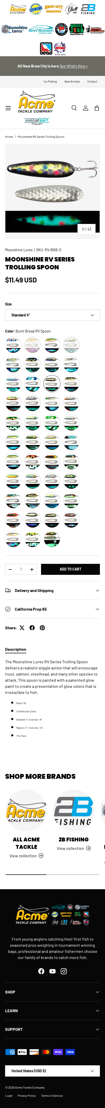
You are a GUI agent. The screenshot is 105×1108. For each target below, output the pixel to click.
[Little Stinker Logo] (94, 29)
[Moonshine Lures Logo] (14, 29)
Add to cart (70, 569)
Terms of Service (52, 1095)
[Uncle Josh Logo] (76, 29)
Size (8, 304)
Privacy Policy (27, 1095)
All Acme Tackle (26, 843)
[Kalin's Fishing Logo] (36, 9)
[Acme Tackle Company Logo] (18, 9)
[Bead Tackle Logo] (46, 48)
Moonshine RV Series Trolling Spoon (41, 136)
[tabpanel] (52, 698)
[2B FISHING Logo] (88, 9)
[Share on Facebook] (32, 628)
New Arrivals (72, 81)
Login (8, 1095)
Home (9, 136)
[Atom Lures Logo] (60, 48)
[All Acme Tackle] (26, 810)
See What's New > (74, 66)
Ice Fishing (50, 81)
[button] (96, 108)
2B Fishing (74, 839)
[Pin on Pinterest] (42, 628)
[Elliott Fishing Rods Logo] (72, 9)
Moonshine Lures (19, 250)
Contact (92, 81)
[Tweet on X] (22, 628)
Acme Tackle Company (29, 1087)
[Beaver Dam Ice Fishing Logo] (61, 29)
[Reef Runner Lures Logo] (41, 29)
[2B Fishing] (74, 810)
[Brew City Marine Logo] (54, 9)
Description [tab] (15, 649)
